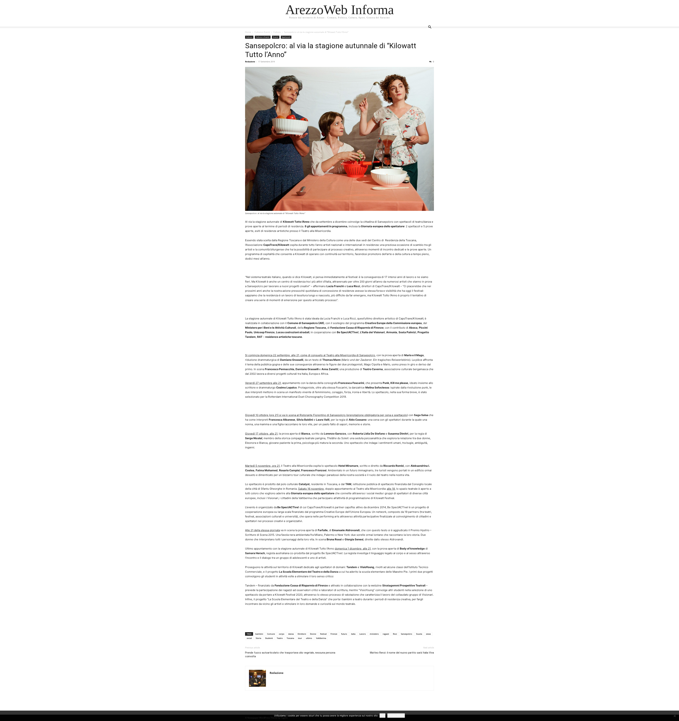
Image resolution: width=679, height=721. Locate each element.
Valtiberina (321, 638)
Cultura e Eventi (262, 32)
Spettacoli (286, 37)
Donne (313, 634)
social (249, 638)
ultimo (309, 638)
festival (323, 634)
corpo (281, 634)
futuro (344, 634)
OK (382, 715)
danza (291, 634)
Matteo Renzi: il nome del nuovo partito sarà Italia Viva (402, 652)
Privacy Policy (396, 715)
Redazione (250, 61)
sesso (428, 634)
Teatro (280, 638)
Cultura (277, 32)
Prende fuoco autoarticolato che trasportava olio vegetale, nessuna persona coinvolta (290, 654)
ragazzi (386, 634)
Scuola (419, 634)
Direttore (302, 634)
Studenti (269, 638)
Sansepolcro (406, 634)
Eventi (275, 37)
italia (353, 634)
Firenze (333, 634)
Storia (258, 638)
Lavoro (362, 634)
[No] (674, 716)
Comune (271, 634)
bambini (259, 634)
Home (248, 32)
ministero (374, 634)
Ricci (395, 634)
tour (300, 638)
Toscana (290, 638)
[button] (429, 27)
